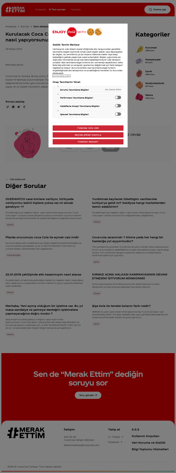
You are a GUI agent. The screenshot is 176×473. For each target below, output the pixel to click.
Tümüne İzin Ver (88, 128)
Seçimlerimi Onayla (88, 135)
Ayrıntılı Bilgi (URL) (61, 76)
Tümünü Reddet (88, 141)
